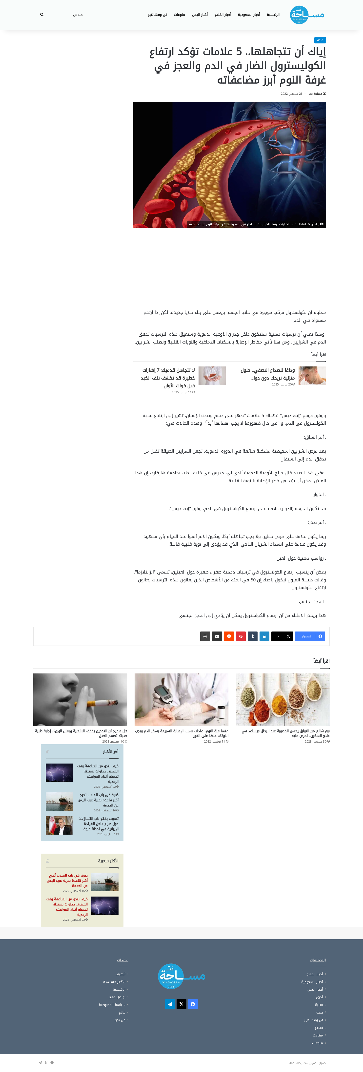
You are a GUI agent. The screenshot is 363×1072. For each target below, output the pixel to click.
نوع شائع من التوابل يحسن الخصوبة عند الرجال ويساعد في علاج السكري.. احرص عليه (286, 733)
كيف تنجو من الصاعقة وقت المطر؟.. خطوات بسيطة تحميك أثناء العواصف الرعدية (98, 774)
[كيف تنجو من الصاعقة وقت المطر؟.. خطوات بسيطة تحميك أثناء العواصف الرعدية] (59, 773)
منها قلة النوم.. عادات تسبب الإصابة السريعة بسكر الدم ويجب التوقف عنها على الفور (181, 733)
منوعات (179, 14)
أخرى (319, 997)
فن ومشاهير (157, 14)
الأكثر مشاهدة (114, 982)
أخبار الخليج (223, 14)
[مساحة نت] (307, 15)
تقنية (319, 1004)
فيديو (319, 1027)
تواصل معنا (117, 997)
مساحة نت (315, 93)
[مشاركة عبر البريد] (217, 636)
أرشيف (120, 974)
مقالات (318, 1035)
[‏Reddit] (229, 636)
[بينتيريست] (241, 636)
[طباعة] (205, 636)
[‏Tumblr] (253, 636)
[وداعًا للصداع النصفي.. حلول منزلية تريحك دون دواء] (312, 375)
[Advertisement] (229, 272)
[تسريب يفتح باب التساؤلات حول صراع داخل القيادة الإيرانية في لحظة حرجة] (59, 825)
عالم (122, 1012)
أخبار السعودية (249, 14)
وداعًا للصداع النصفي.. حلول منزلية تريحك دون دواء (268, 374)
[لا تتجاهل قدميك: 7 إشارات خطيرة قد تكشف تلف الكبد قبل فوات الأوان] (212, 375)
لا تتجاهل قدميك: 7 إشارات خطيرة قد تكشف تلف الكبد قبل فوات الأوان (168, 378)
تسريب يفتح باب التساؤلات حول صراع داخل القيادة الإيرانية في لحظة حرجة (99, 823)
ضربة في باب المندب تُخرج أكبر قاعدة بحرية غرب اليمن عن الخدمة (98, 800)
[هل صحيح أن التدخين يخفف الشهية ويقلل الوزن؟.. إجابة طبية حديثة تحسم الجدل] (80, 699)
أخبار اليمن (200, 14)
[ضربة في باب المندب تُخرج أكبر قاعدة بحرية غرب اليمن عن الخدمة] (59, 801)
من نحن (120, 1020)
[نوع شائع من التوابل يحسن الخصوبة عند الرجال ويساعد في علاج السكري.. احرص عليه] (283, 699)
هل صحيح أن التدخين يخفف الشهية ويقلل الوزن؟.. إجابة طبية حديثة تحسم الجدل (81, 733)
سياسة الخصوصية (112, 1005)
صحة (320, 40)
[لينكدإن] (264, 636)
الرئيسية (273, 14)
